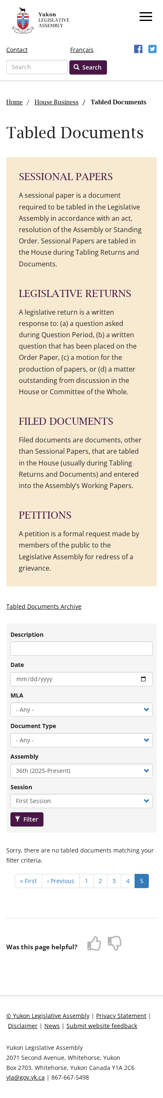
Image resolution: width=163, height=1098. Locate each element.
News (52, 1026)
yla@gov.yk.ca (25, 1077)
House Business (57, 103)
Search (91, 67)
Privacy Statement (121, 1016)
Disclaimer (23, 1026)
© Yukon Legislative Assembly (47, 1016)
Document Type (33, 726)
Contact (17, 50)
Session (21, 787)
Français (82, 50)
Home (14, 103)
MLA (16, 695)
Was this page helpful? (41, 947)
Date (17, 665)
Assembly (24, 756)
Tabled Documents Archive (44, 606)
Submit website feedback (101, 1026)
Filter (30, 819)
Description (26, 634)
